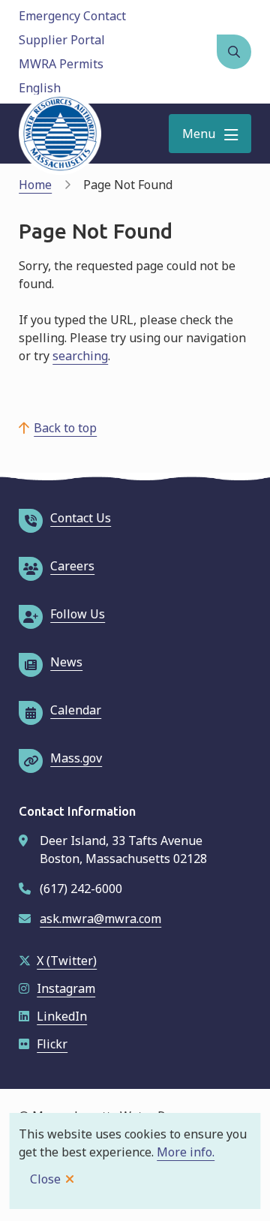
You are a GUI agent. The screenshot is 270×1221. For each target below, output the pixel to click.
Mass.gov (76, 758)
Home (35, 184)
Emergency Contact (72, 16)
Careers (72, 566)
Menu (198, 133)
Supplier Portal (62, 40)
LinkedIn (62, 1016)
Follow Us (77, 614)
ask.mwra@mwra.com (100, 918)
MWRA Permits (61, 64)
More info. (185, 1152)
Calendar (75, 710)
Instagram (66, 988)
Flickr (52, 1044)
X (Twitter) (67, 960)
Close (45, 1179)
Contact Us (80, 518)
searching (80, 355)
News (66, 662)
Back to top (65, 428)
